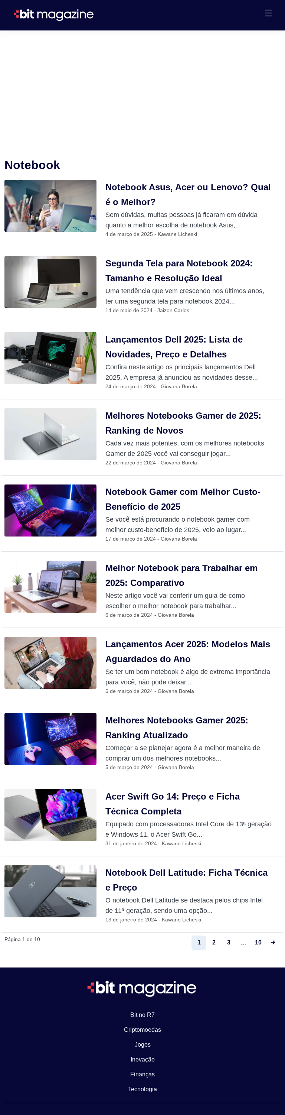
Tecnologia (142, 1089)
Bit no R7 (142, 1015)
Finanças (142, 1074)
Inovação (143, 1059)
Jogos (143, 1044)
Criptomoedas (142, 1030)
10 (258, 942)
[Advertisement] (142, 86)
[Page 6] (273, 943)
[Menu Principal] (268, 14)
